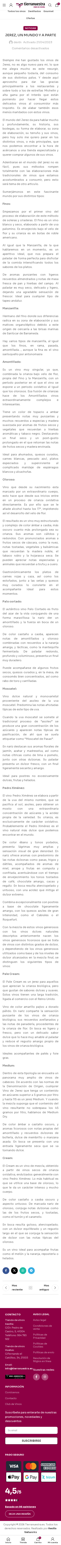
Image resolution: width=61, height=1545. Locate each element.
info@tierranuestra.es (19, 1368)
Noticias (30, 28)
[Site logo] (30, 5)
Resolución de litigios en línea (42, 1360)
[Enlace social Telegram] (31, 1270)
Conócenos (12, 1392)
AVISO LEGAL (41, 1314)
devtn (18, 42)
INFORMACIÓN (14, 1386)
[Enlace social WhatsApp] (22, 1270)
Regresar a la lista (30, 1287)
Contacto (11, 1398)
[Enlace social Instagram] (45, 1377)
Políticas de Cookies (40, 1345)
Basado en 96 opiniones (20, 1506)
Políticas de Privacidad (40, 1336)
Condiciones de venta (42, 1327)
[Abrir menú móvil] (4, 5)
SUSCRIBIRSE (31, 1441)
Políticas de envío (43, 1352)
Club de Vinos (13, 1404)
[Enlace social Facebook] (6, 1270)
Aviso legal (39, 1320)
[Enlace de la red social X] (14, 1270)
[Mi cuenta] (11, 5)
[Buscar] (50, 5)
